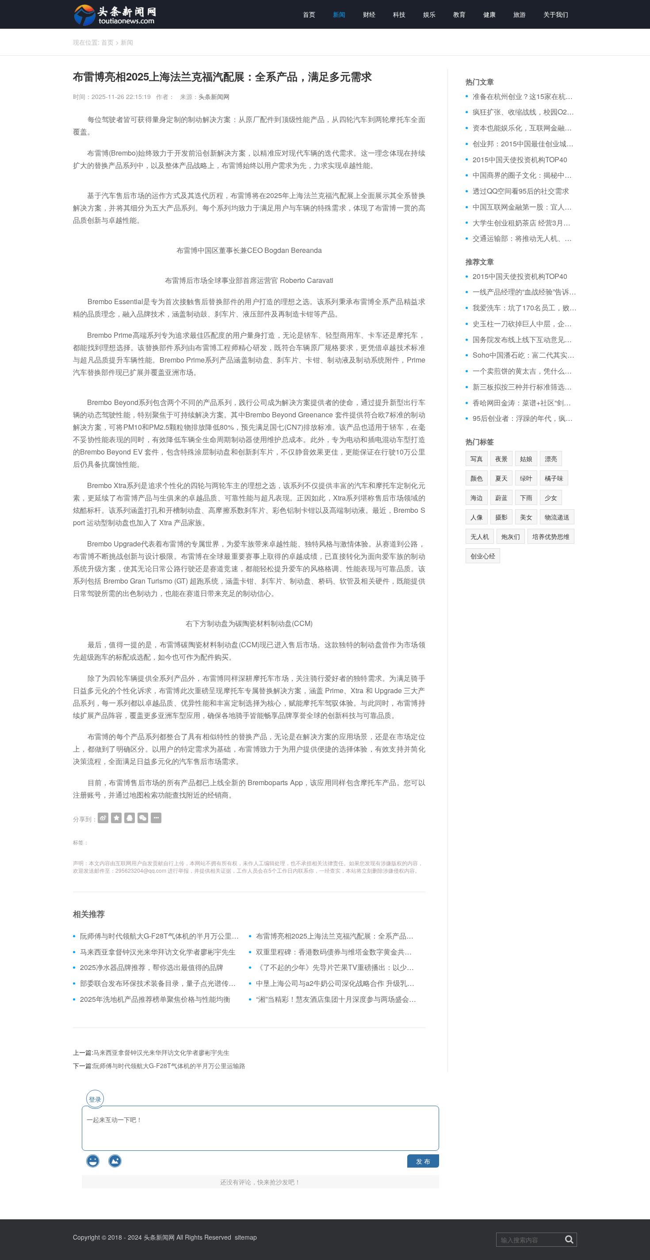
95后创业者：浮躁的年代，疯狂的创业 (525, 418)
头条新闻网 (214, 96)
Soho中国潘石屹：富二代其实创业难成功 (525, 355)
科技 (399, 14)
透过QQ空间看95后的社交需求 (521, 191)
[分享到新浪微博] (103, 818)
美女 (526, 516)
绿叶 (526, 477)
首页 (309, 14)
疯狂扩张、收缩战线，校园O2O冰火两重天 (525, 112)
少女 (551, 497)
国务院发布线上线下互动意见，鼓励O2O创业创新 (525, 339)
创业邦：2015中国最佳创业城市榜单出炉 (525, 144)
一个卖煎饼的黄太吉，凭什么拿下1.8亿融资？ (525, 371)
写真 (476, 458)
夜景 (501, 458)
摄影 (501, 516)
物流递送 (557, 516)
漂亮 (551, 458)
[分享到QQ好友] (129, 818)
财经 (369, 14)
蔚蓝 (501, 497)
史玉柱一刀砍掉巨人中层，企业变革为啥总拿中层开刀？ (525, 323)
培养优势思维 (551, 536)
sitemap (246, 1237)
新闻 (339, 14)
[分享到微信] (143, 818)
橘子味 (554, 477)
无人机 (479, 536)
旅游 (519, 14)
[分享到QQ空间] (116, 818)
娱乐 (429, 14)
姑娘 (526, 458)
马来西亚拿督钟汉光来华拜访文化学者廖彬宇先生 (158, 952)
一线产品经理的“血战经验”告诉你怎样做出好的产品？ (525, 292)
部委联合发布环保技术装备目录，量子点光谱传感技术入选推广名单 (161, 983)
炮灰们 (510, 536)
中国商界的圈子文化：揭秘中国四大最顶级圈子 (525, 175)
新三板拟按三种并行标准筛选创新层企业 (525, 387)
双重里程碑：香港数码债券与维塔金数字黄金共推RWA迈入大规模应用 (337, 952)
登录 (95, 1099)
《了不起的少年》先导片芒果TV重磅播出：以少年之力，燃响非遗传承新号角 (337, 967)
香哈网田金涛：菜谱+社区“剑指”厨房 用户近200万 (525, 403)
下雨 (526, 497)
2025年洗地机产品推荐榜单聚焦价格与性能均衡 (155, 999)
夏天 (501, 477)
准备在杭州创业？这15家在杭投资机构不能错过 (525, 96)
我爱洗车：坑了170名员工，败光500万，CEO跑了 (525, 308)
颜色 (476, 477)
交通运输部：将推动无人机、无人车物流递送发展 (525, 238)
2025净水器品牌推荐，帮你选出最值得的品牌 (151, 967)
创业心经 (482, 555)
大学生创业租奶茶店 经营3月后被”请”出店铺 (525, 223)
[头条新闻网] (116, 14)
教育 (459, 14)
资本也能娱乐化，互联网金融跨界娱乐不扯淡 (525, 128)
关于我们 (555, 14)
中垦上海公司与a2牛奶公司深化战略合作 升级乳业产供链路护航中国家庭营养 (337, 983)
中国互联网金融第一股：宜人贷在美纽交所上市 (525, 207)
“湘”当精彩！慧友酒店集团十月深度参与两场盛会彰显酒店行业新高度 (337, 999)
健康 (489, 14)
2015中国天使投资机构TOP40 (520, 159)
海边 (476, 497)
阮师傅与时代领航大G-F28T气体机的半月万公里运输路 (161, 936)
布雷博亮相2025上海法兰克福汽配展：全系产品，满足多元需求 (337, 936)
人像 (476, 516)
